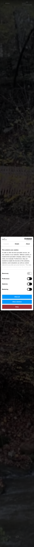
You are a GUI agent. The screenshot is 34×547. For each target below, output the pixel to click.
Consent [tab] (6, 244)
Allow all (17, 296)
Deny (17, 306)
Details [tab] (17, 244)
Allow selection (17, 301)
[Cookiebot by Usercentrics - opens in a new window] (24, 239)
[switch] (29, 278)
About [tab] (28, 244)
